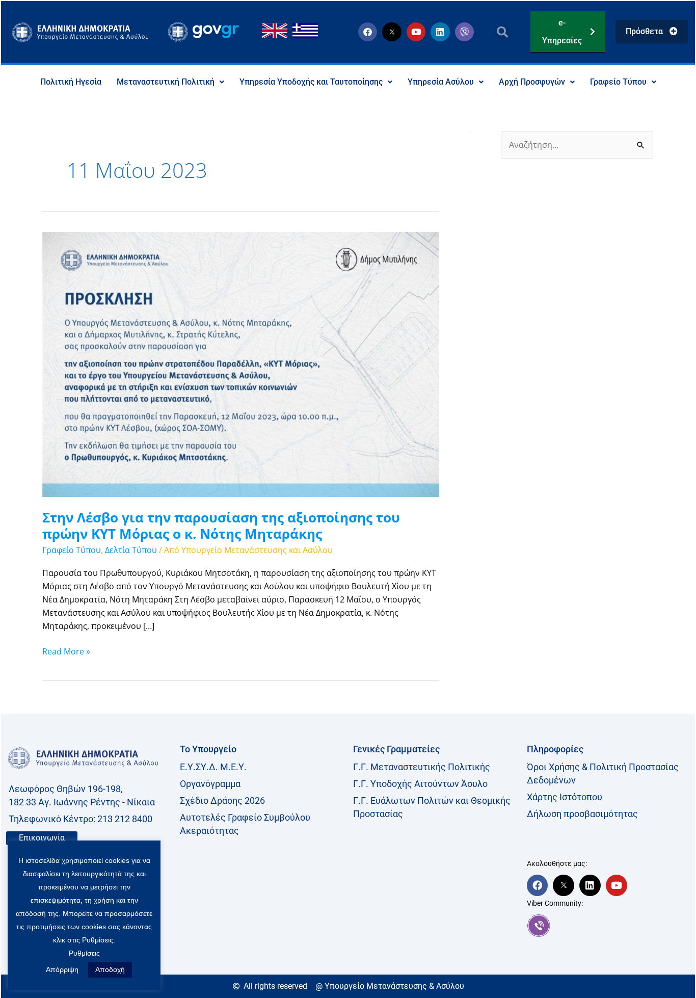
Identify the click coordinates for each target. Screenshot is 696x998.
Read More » (66, 651)
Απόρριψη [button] (62, 969)
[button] (502, 31)
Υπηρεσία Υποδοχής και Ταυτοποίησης (311, 82)
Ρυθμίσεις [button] (84, 953)
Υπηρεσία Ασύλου (441, 82)
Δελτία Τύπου (131, 550)
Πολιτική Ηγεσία (70, 82)
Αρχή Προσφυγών (532, 82)
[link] (608, 925)
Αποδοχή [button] (110, 969)
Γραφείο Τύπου (618, 82)
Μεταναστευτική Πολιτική (166, 82)
